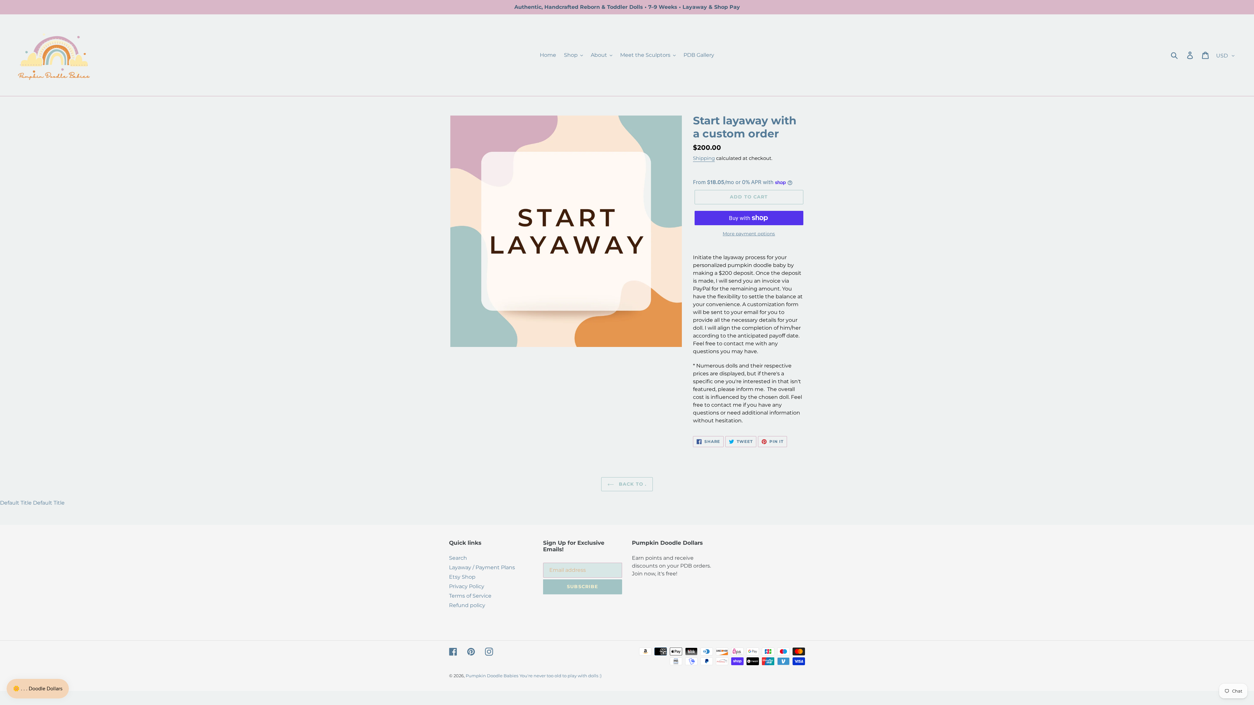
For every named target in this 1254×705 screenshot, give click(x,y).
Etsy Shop (462, 577)
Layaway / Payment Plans (482, 567)
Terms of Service (470, 596)
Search (458, 558)
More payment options (749, 234)
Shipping (704, 158)
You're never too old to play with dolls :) (561, 675)
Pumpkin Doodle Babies (492, 675)
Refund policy (467, 605)
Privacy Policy (466, 586)
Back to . (632, 484)
